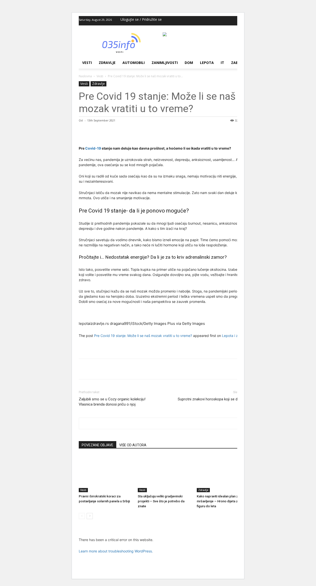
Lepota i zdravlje (235, 335)
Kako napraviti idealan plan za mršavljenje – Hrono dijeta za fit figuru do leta (220, 501)
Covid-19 (93, 148)
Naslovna (85, 76)
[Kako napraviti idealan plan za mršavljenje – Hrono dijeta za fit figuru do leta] (224, 473)
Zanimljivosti (165, 62)
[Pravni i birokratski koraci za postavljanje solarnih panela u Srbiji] (106, 473)
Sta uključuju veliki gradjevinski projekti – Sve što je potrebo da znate (161, 501)
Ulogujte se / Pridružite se (141, 19)
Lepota (207, 62)
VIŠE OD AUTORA (132, 445)
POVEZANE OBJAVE (97, 445)
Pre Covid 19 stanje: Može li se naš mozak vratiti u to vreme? (143, 335)
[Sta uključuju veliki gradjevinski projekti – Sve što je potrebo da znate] (165, 473)
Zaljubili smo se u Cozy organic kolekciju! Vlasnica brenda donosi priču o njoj (112, 402)
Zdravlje (107, 62)
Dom (189, 62)
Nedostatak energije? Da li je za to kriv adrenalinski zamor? (166, 257)
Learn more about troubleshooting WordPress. (116, 551)
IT (222, 62)
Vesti (87, 62)
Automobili (133, 62)
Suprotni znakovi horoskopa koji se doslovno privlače (214, 402)
